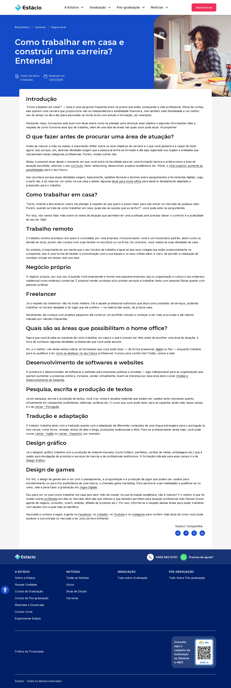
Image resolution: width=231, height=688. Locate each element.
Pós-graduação (128, 7)
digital (159, 349)
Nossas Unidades (26, 584)
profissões (51, 498)
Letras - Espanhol (70, 433)
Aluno (70, 584)
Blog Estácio (22, 27)
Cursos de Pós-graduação (32, 598)
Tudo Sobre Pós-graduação (187, 578)
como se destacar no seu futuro (76, 353)
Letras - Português (47, 406)
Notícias (157, 7)
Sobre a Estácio (25, 578)
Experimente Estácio (28, 618)
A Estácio (71, 7)
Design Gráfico (35, 460)
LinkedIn (102, 514)
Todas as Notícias (77, 578)
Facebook (84, 514)
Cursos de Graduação (29, 591)
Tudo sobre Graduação (132, 578)
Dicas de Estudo (76, 591)
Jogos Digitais (88, 487)
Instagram (138, 514)
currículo (77, 165)
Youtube (119, 514)
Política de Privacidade (29, 651)
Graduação (98, 7)
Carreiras (40, 27)
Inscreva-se (204, 7)
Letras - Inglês (44, 433)
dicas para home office (126, 181)
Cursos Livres (23, 611)
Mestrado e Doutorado (29, 605)
